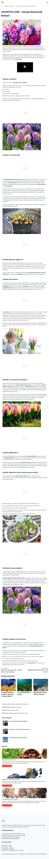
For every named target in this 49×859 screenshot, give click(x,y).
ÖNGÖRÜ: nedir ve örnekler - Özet (10, 710)
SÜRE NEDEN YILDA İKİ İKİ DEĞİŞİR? (10, 838)
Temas (36, 854)
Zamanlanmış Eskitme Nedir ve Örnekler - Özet (13, 833)
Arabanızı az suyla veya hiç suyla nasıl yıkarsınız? (14, 835)
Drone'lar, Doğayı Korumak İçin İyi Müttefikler (18, 721)
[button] (47, 2)
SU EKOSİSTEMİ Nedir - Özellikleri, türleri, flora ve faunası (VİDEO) (7, 694)
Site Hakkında (30, 854)
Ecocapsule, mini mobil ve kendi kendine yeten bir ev (20, 729)
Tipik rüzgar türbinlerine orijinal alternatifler (18, 737)
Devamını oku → (6, 765)
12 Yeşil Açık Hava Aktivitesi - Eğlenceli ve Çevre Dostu (15, 704)
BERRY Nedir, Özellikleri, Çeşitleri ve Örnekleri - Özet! (15, 713)
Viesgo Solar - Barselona (8, 848)
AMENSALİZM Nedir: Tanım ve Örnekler (11, 707)
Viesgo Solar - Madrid (7, 847)
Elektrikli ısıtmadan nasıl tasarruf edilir (11, 837)
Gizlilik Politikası (43, 854)
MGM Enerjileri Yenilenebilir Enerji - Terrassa (12, 850)
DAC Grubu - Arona (6, 845)
